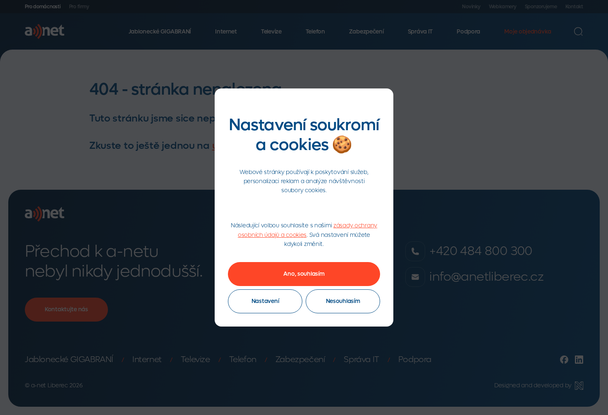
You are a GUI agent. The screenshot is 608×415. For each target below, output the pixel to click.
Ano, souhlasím (303, 274)
